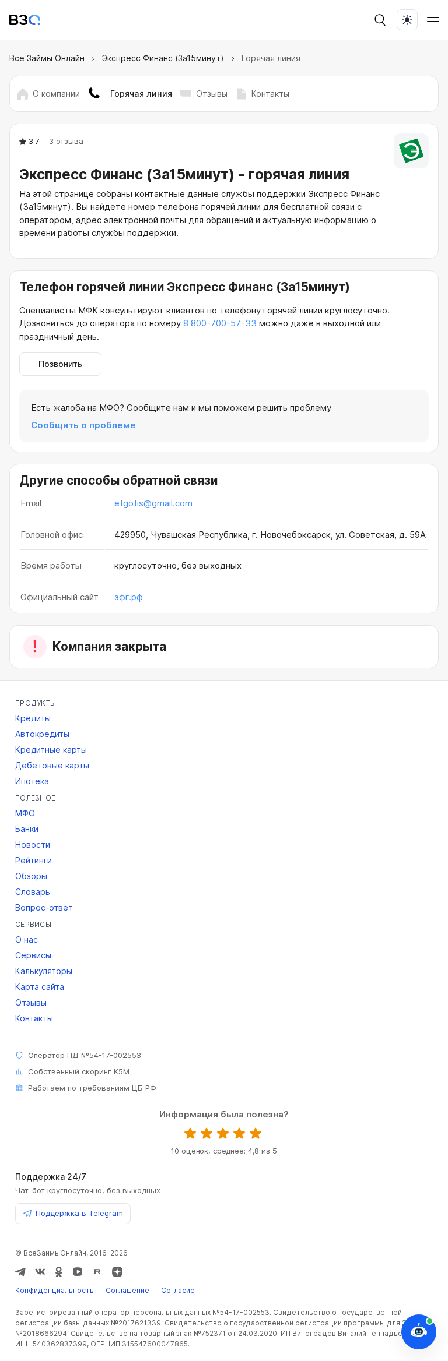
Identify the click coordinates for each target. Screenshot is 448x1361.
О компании (56, 93)
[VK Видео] (77, 1272)
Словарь (32, 892)
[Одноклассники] (59, 1272)
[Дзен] (117, 1272)
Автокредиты (42, 734)
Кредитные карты (51, 749)
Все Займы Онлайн (47, 58)
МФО (25, 813)
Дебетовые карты (52, 765)
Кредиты (33, 718)
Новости (32, 844)
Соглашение (127, 1290)
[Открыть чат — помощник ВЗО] (418, 1331)
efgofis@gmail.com (153, 503)
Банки (26, 829)
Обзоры (31, 876)
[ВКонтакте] (40, 1272)
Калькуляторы (43, 971)
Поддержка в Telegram (79, 1213)
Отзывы (212, 93)
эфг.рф (128, 596)
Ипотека (32, 781)
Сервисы (33, 955)
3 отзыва (66, 141)
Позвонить (60, 364)
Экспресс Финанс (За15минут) (163, 58)
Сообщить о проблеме (83, 425)
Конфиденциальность (54, 1290)
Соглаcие (178, 1290)
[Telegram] (20, 1272)
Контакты (270, 93)
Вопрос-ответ (44, 907)
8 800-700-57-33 (220, 323)
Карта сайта (39, 987)
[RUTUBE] (97, 1272)
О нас (26, 939)
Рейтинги (33, 860)
